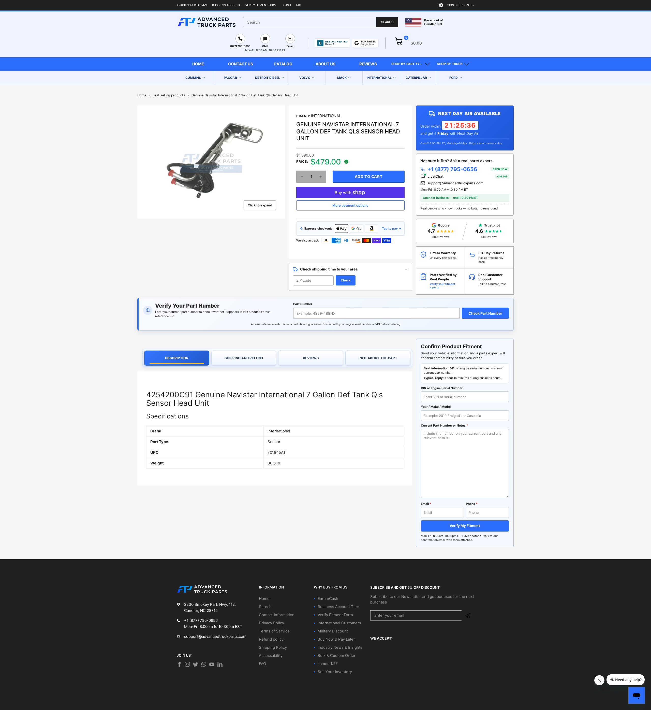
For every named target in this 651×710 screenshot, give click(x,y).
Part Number (302, 304)
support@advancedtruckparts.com (455, 183)
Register (467, 5)
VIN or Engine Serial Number (442, 388)
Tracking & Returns (192, 5)
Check (345, 280)
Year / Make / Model (436, 407)
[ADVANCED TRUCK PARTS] (206, 22)
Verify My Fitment (465, 525)
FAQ (298, 5)
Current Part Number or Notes (444, 425)
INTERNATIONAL (326, 115)
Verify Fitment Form (260, 5)
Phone (472, 504)
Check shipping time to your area (329, 269)
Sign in (452, 5)
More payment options (350, 205)
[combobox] (320, 22)
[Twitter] (187, 664)
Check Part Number (485, 313)
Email (426, 504)
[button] (410, 64)
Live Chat (467, 176)
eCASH (286, 5)
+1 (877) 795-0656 (467, 169)
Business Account (226, 5)
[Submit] (468, 615)
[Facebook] (179, 664)
